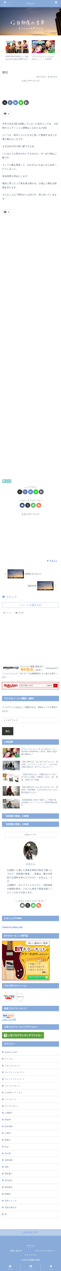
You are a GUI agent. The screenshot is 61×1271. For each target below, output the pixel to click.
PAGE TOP (31, 1232)
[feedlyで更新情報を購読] (33, 505)
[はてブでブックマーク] (15, 102)
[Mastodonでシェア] (23, 918)
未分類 (7, 481)
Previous (2, 51)
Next (58, 51)
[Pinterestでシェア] (23, 933)
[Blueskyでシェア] (36, 918)
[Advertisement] (30, 90)
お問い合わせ (16, 1251)
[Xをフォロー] (27, 505)
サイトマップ (30, 1255)
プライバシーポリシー (45, 1251)
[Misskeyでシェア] (50, 918)
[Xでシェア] (4, 102)
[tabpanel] (17, 50)
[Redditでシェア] (36, 925)
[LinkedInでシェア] (36, 933)
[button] (26, 102)
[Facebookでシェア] (10, 102)
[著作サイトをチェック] (22, 505)
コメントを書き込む (30, 605)
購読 (7, 731)
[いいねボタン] (5, 114)
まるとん (30, 864)
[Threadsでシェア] (23, 925)
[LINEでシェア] (20, 102)
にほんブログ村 (9, 1019)
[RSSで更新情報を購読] (38, 505)
